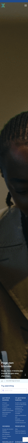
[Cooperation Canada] (3, 5)
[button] (25, 5)
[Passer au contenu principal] (25, 374)
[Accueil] (2, 381)
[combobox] (14, 390)
